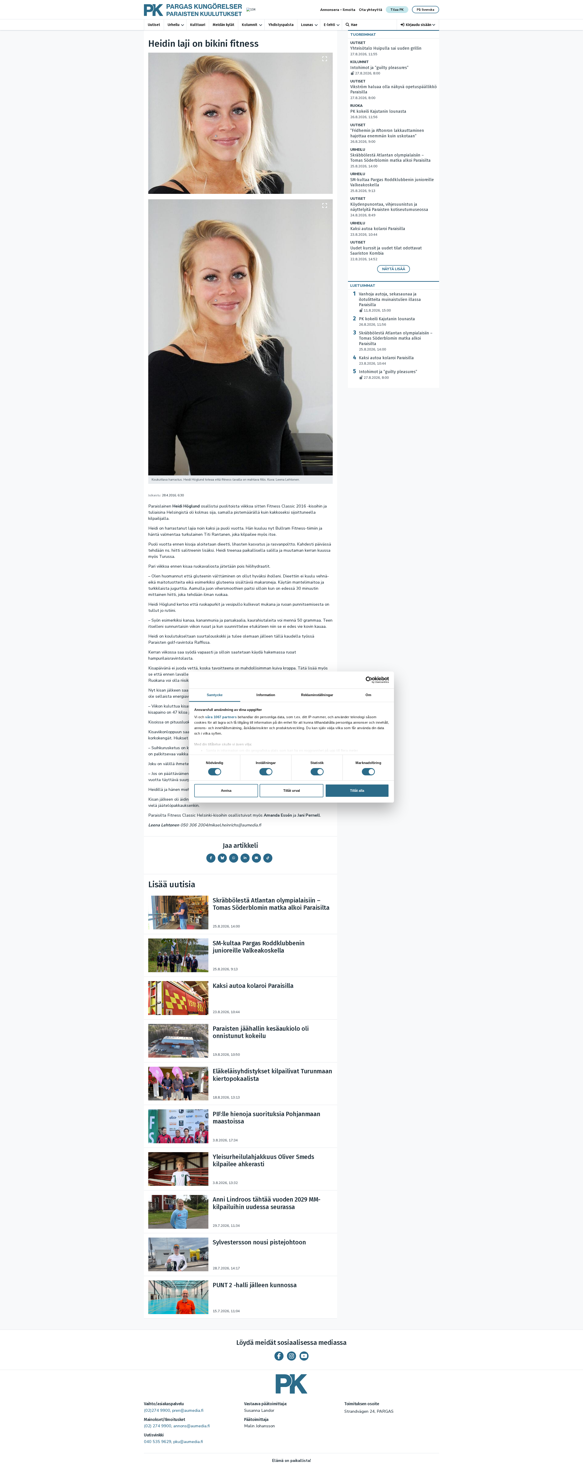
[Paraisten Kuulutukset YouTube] (304, 1356)
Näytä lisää (393, 269)
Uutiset (154, 25)
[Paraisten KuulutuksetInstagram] (291, 1356)
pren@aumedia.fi (187, 1410)
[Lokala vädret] (249, 9)
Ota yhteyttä (370, 9)
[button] (418, 24)
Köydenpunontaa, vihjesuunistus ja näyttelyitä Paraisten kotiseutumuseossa (389, 210)
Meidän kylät (223, 25)
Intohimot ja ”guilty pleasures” (388, 374)
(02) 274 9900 (157, 1426)
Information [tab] (265, 695)
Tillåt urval (291, 790)
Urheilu (173, 25)
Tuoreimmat (363, 34)
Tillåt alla (357, 790)
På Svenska (425, 10)
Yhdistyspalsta (281, 25)
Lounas (307, 25)
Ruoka (356, 106)
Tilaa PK (397, 10)
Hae (354, 25)
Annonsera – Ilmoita (337, 9)
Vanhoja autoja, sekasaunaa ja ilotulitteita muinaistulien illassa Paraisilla (390, 302)
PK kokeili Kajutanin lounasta (387, 321)
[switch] (265, 771)
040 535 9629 (157, 1441)
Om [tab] (368, 695)
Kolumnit (249, 25)
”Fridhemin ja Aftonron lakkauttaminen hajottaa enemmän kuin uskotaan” (387, 136)
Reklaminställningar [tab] (317, 695)
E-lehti (329, 25)
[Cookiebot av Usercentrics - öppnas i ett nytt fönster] (369, 680)
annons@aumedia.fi (191, 1426)
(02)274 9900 (157, 1410)
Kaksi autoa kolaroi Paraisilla (386, 360)
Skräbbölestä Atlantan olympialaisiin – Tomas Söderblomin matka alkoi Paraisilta (390, 161)
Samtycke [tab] (214, 695)
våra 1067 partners (221, 717)
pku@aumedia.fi (188, 1441)
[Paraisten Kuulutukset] (291, 1382)
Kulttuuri (197, 25)
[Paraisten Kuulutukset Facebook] (279, 1356)
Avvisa (226, 790)
